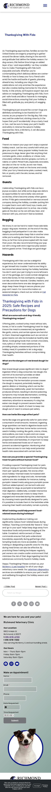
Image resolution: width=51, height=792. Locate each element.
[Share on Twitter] (19, 603)
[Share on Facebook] (13, 603)
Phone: (6, 694)
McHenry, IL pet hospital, (13, 566)
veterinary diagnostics (38, 569)
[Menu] (45, 5)
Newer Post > (41, 586)
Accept (37, 786)
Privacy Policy (45, 786)
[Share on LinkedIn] (25, 603)
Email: (7, 685)
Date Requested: (11, 703)
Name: (7, 676)
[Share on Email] (37, 603)
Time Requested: (11, 712)
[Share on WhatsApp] (31, 603)
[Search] (43, 593)
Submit (14, 720)
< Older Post (9, 586)
